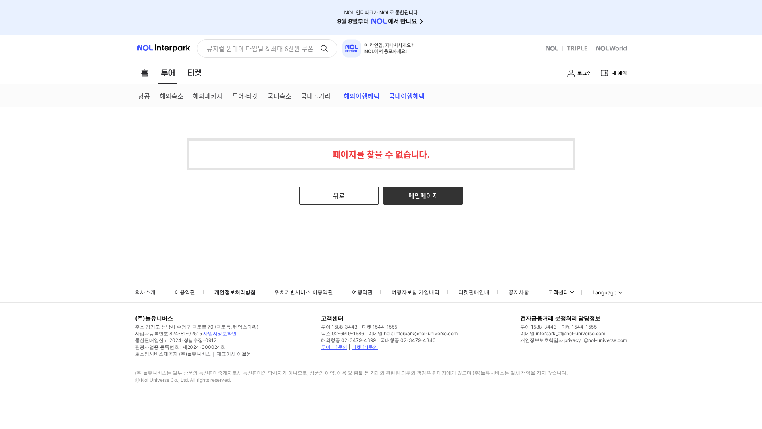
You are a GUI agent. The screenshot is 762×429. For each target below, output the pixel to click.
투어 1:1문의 (334, 347)
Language (605, 292)
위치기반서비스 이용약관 (304, 292)
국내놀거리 (316, 95)
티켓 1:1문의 (365, 347)
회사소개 (145, 292)
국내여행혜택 (407, 95)
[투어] (167, 72)
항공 (144, 95)
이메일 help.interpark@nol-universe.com (413, 333)
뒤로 (339, 195)
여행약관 (362, 292)
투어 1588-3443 (339, 327)
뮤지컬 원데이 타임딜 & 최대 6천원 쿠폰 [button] (260, 48)
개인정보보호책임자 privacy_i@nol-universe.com (573, 340)
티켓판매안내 (473, 292)
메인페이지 (423, 195)
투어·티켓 (245, 95)
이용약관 (185, 292)
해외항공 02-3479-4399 (348, 340)
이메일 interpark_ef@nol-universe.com (562, 333)
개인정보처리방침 (235, 292)
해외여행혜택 (361, 95)
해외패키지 (208, 95)
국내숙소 (279, 95)
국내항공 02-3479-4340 (408, 340)
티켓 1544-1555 (379, 327)
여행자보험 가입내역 (415, 292)
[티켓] (194, 72)
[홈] (144, 72)
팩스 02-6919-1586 (342, 333)
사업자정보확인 (220, 333)
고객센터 (558, 292)
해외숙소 (171, 95)
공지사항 (518, 292)
